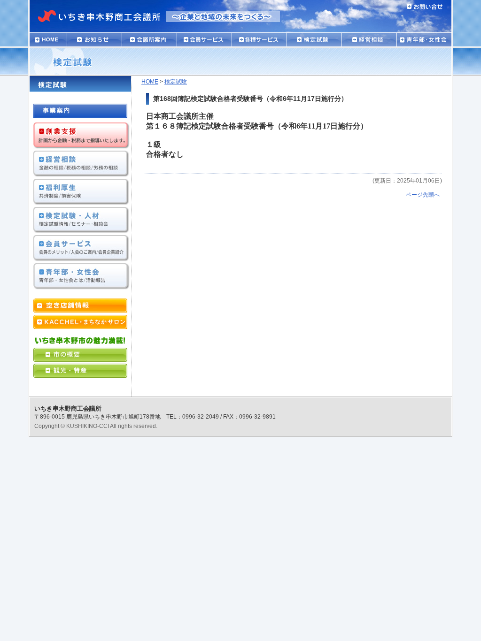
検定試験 (175, 81)
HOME (149, 81)
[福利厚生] (81, 202)
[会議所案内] (149, 42)
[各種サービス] (259, 42)
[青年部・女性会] (424, 42)
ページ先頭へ (423, 194)
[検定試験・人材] (81, 230)
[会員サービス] (204, 42)
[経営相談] (368, 42)
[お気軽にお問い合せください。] (424, 4)
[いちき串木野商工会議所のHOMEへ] (103, 24)
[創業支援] (81, 146)
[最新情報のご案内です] (94, 42)
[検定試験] (314, 42)
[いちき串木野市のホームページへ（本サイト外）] (80, 357)
